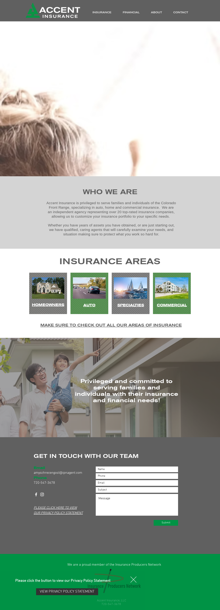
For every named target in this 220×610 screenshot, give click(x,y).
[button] (133, 580)
